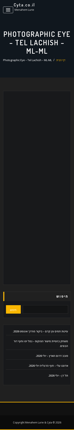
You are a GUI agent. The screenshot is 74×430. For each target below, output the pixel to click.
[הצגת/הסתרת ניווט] (8, 10)
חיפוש (62, 296)
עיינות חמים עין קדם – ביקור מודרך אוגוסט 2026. (40, 331)
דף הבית (60, 60)
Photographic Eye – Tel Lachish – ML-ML (27, 60)
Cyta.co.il (24, 4)
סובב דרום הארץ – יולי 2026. (52, 356)
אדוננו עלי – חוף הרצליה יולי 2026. (48, 365)
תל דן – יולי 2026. (58, 375)
